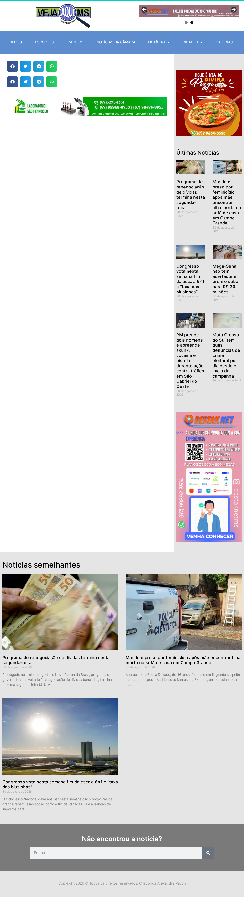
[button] (12, 66)
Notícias (156, 42)
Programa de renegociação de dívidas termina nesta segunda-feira (190, 194)
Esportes (44, 42)
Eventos (75, 42)
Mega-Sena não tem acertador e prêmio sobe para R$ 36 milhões (225, 279)
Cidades (190, 42)
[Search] (208, 853)
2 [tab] (191, 22)
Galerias (224, 42)
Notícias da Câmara (116, 42)
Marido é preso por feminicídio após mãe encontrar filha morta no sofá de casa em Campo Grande (227, 202)
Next (233, 10)
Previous (144, 10)
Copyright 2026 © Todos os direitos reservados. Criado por (122, 883)
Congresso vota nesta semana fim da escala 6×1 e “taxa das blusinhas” (190, 279)
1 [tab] (186, 22)
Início (16, 42)
